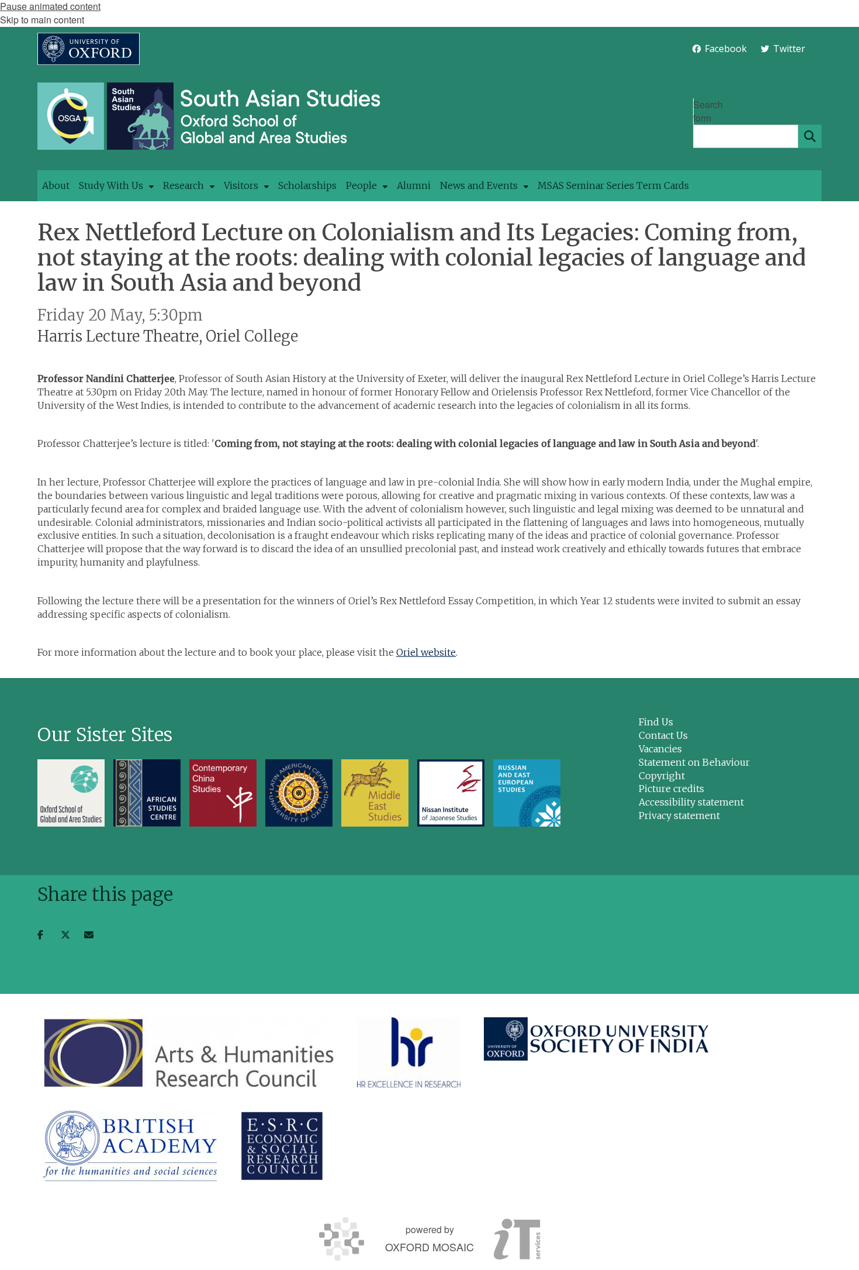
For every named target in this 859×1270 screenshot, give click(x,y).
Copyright (662, 776)
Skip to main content (42, 19)
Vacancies (660, 749)
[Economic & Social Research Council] (282, 1146)
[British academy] (130, 1146)
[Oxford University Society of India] (597, 1039)
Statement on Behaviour (694, 762)
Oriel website (426, 652)
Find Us (656, 722)
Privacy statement (679, 815)
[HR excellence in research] (408, 1052)
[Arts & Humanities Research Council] (188, 1052)
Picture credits (671, 788)
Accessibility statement (691, 802)
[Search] (810, 136)
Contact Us (663, 735)
